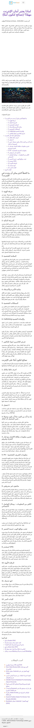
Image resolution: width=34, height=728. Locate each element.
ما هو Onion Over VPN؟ (11, 647)
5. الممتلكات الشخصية (14, 129)
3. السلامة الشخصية (13, 125)
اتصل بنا (14, 718)
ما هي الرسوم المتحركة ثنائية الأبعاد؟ (14, 644)
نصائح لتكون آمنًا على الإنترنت (12, 135)
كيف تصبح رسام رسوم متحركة (13, 642)
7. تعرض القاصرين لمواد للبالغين (16, 133)
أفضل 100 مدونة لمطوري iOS (14, 665)
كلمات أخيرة (8, 169)
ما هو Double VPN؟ (10, 640)
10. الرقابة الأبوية (12, 163)
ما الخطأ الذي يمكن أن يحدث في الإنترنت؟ (16, 118)
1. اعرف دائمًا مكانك (13, 137)
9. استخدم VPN (12, 161)
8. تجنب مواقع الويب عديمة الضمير (17, 159)
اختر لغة (4, 726)
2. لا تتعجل (11, 140)
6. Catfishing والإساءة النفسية (16, 131)
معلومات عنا (20, 718)
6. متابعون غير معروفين (14, 152)
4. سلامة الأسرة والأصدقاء (15, 127)
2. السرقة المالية (12, 122)
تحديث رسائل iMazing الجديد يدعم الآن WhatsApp (18, 651)
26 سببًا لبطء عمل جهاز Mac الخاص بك (15, 649)
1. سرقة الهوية (12, 120)
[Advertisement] (17, 52)
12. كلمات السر (12, 167)
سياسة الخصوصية (6, 718)
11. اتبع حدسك (11, 165)
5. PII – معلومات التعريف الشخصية (17, 150)
